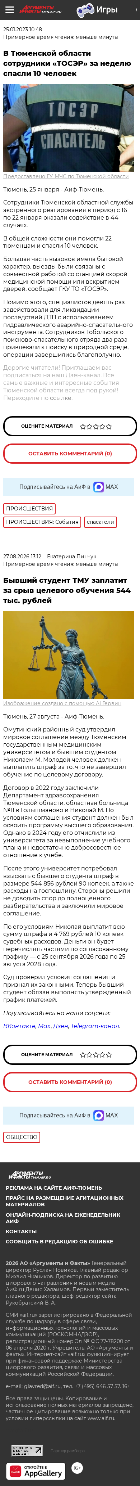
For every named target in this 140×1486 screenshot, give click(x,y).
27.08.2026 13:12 (22, 556)
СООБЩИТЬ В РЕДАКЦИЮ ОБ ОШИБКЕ (59, 1241)
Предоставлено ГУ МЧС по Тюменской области (66, 176)
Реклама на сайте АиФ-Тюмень (54, 1188)
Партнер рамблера (68, 1451)
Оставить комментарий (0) (70, 453)
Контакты (21, 1231)
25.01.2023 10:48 (22, 29)
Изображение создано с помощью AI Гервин (62, 703)
